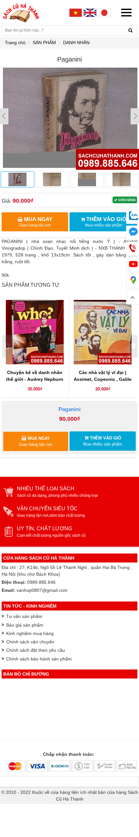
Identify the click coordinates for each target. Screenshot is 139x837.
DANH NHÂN (76, 42)
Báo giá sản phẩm (24, 625)
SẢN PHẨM (44, 42)
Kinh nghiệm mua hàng (30, 633)
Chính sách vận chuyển (30, 641)
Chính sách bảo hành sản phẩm (39, 658)
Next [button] (132, 346)
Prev (4, 116)
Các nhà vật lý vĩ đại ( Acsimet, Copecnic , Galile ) (103, 379)
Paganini (70, 409)
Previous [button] (7, 346)
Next (135, 116)
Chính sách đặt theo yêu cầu (35, 650)
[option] (35, 346)
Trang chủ (15, 42)
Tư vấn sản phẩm (24, 616)
